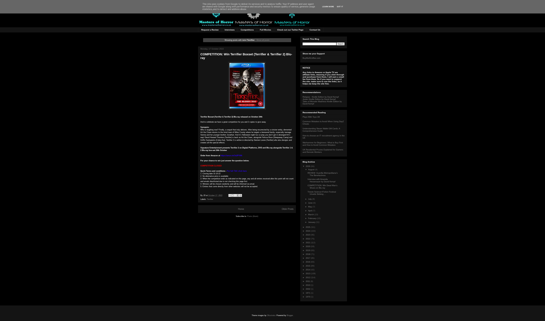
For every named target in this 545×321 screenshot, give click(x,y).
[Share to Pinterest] (240, 195)
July (310, 199)
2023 (308, 235)
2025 (308, 227)
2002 (308, 289)
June (310, 203)
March (311, 214)
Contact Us (315, 30)
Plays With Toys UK (311, 117)
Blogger (290, 315)
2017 (308, 258)
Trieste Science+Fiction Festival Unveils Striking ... (322, 193)
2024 (308, 231)
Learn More (328, 7)
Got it (340, 7)
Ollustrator (271, 315)
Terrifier (210, 199)
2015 (308, 266)
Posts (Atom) (252, 216)
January (312, 222)
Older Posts (288, 209)
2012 (308, 277)
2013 (308, 273)
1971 (308, 293)
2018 (308, 254)
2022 (308, 239)
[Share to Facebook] (237, 195)
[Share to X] (235, 195)
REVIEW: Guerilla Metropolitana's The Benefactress (323, 174)
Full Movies (265, 30)
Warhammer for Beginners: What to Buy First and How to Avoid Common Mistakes (323, 143)
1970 (308, 297)
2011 (308, 281)
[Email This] (229, 195)
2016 (308, 262)
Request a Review (210, 30)
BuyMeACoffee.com (311, 58)
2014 (308, 270)
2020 (308, 246)
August (311, 169)
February (312, 218)
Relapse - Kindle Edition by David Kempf (321, 97)
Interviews (230, 30)
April (310, 211)
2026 (308, 166)
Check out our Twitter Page (290, 30)
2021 (308, 242)
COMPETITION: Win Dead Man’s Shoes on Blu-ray (322, 186)
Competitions (247, 30)
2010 (308, 285)
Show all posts (262, 40)
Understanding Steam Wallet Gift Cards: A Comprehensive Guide (321, 129)
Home (241, 209)
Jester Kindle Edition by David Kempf (319, 99)
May (310, 207)
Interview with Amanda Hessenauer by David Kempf (321, 180)
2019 (308, 250)
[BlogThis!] (232, 195)
